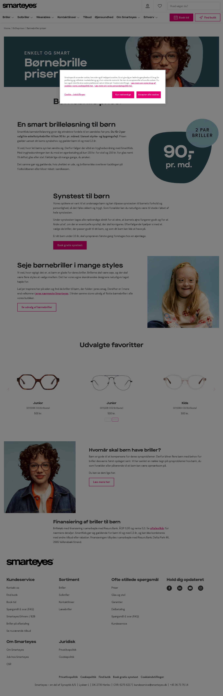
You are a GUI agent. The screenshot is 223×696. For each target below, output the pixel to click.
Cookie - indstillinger (74, 94)
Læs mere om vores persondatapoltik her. (113, 86)
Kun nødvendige (123, 95)
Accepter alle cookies (148, 95)
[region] (113, 87)
